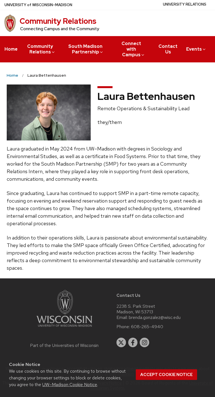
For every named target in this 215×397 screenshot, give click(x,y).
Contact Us (167, 49)
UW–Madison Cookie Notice (69, 384)
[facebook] (133, 342)
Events (194, 49)
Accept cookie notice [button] (166, 374)
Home (11, 49)
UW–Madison (38, 5)
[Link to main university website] (64, 328)
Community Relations (58, 21)
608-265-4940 (147, 327)
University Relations (184, 4)
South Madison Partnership (85, 49)
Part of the (64, 345)
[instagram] (144, 342)
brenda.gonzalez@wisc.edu (155, 317)
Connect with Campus (131, 49)
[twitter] (121, 342)
